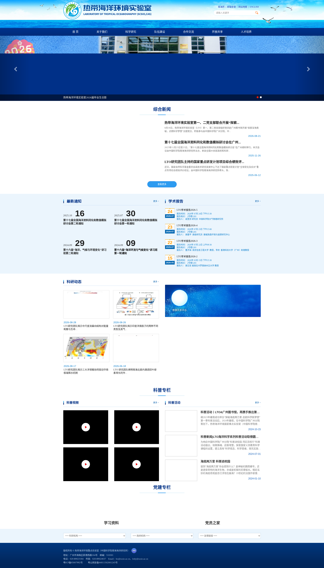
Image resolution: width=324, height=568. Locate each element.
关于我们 (102, 31)
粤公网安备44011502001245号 (102, 562)
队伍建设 (159, 31)
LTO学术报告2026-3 (187, 241)
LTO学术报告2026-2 (187, 256)
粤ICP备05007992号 (73, 562)
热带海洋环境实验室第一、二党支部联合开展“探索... (202, 122)
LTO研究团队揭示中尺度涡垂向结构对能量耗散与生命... (86, 327)
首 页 (75, 31)
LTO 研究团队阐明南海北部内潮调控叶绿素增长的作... (134, 371)
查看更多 (162, 184)
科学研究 (130, 31)
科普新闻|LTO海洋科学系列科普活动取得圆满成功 (231, 436)
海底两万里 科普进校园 (215, 461)
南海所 (221, 7)
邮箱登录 (231, 7)
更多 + (156, 201)
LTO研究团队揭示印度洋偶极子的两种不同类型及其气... (135, 327)
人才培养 (246, 31)
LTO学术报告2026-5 (187, 210)
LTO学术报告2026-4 (187, 225)
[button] (14, 68)
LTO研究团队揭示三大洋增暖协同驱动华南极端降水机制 (86, 371)
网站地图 (242, 7)
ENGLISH (254, 7)
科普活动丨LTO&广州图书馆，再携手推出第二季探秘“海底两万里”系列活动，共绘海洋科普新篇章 (231, 412)
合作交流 (188, 31)
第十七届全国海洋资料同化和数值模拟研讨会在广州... (203, 142)
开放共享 (217, 31)
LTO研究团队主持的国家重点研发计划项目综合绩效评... (204, 162)
